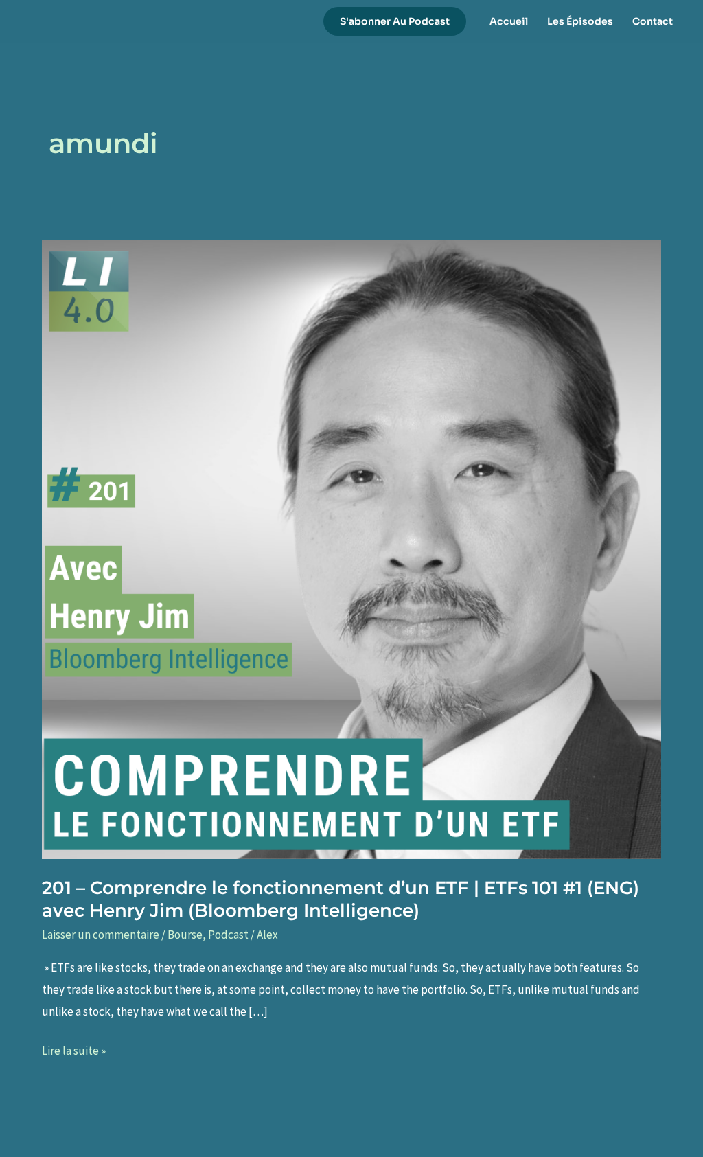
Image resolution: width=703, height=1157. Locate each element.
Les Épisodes (580, 21)
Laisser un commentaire (100, 934)
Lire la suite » (74, 1052)
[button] (394, 21)
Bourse (185, 934)
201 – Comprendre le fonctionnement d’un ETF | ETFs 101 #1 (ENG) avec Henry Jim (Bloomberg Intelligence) (340, 899)
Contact (652, 21)
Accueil (508, 21)
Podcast (228, 934)
